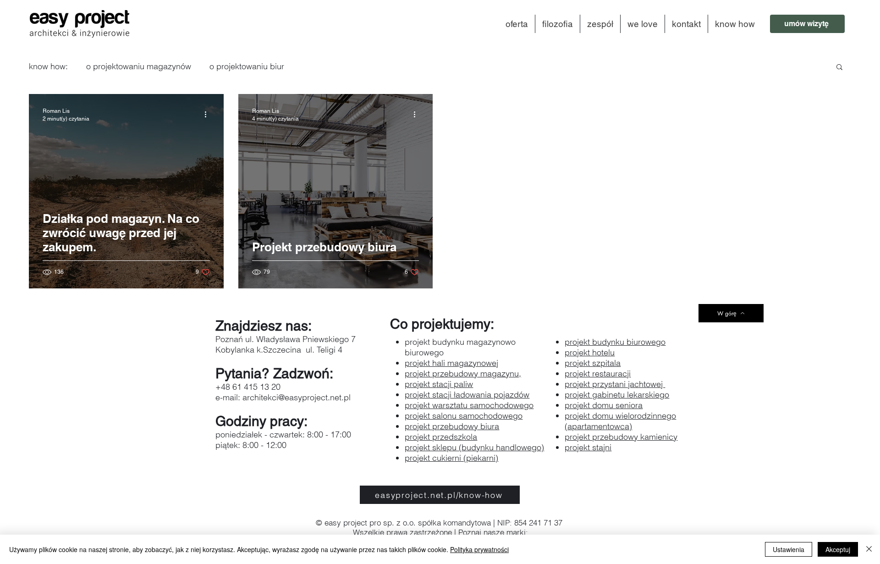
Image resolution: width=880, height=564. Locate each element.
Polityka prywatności (479, 549)
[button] (839, 67)
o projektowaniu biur (246, 66)
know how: (48, 66)
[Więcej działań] (208, 114)
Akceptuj (837, 549)
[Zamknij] (869, 549)
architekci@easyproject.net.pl (296, 397)
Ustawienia (788, 549)
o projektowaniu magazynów (138, 66)
